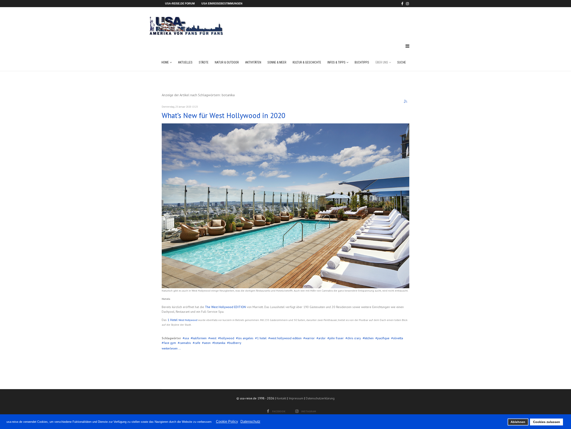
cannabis (185, 343)
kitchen (369, 338)
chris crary (354, 338)
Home (165, 62)
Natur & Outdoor (227, 62)
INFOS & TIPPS (336, 62)
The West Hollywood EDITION (225, 307)
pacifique (383, 338)
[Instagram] (407, 3)
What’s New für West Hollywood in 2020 (223, 115)
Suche (401, 62)
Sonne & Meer (276, 62)
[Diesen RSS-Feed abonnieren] (406, 101)
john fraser (336, 338)
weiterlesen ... (171, 348)
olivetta (398, 338)
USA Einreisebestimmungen (221, 3)
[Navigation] (407, 46)
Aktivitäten (253, 62)
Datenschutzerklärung (320, 398)
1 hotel (262, 338)
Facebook (279, 411)
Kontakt (281, 398)
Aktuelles (185, 62)
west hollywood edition (286, 338)
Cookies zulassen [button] (546, 422)
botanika (219, 343)
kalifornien (199, 338)
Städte (204, 62)
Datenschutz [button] (250, 421)
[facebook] (402, 3)
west (213, 338)
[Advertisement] (327, 21)
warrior (310, 338)
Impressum (296, 398)
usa (186, 338)
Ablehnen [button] (518, 422)
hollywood (227, 338)
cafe (197, 343)
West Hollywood (187, 320)
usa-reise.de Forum (180, 3)
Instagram (308, 411)
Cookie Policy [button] (227, 421)
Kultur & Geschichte (307, 62)
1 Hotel (173, 320)
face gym (169, 343)
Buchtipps (362, 62)
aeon (207, 343)
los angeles (245, 338)
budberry (235, 343)
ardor (322, 338)
